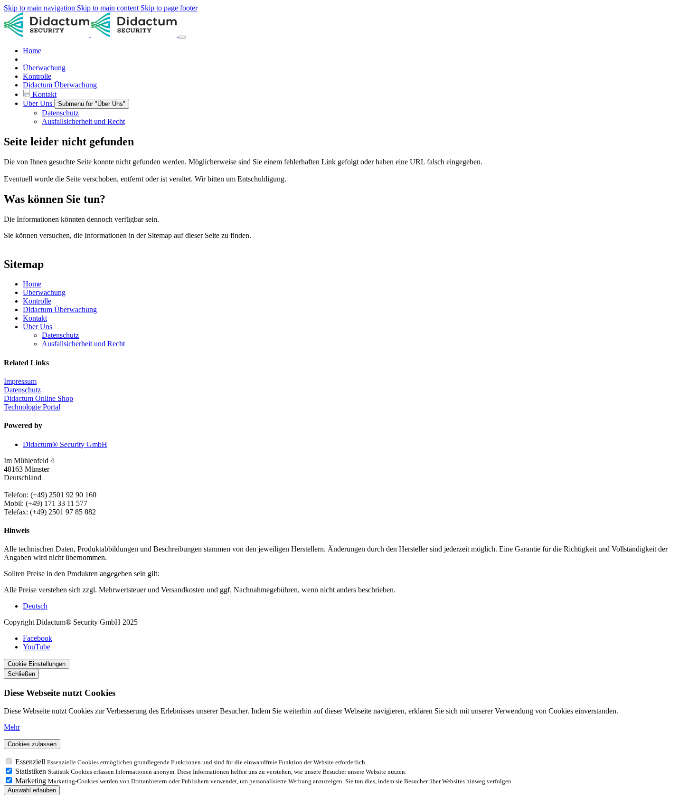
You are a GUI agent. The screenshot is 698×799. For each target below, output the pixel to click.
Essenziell (31, 762)
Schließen (21, 673)
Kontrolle (37, 301)
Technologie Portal (32, 407)
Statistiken (31, 771)
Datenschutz (60, 335)
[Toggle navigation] (182, 37)
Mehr (12, 727)
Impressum (20, 381)
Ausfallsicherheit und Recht (83, 344)
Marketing (31, 781)
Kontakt (35, 318)
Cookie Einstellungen (37, 663)
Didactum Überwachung (60, 309)
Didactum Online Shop (38, 398)
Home (32, 284)
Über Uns (37, 327)
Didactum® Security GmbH (65, 444)
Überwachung (44, 292)
